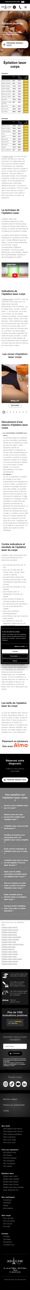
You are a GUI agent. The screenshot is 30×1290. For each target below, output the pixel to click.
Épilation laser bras (9, 942)
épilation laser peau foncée (12, 959)
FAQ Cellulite (7, 1166)
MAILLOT (15, 401)
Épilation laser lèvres (9, 932)
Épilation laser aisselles (10, 939)
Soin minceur (7, 1224)
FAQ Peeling (7, 1155)
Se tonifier (6, 1227)
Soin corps (6, 1215)
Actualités (6, 1236)
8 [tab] (26, 412)
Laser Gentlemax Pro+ (11, 1190)
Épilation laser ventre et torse (13, 944)
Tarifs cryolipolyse (9, 1137)
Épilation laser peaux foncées (13, 1187)
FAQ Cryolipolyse (9, 1164)
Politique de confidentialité (9, 1064)
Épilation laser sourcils (10, 930)
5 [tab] (16, 412)
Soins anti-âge (8, 1218)
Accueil (5, 59)
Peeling (5, 1206)
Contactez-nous (8, 1245)
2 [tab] (7, 412)
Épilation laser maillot (9, 952)
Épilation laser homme (10, 961)
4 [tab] (13, 412)
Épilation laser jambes (10, 954)
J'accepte (15, 651)
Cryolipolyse (7, 1200)
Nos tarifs (6, 1126)
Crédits (6, 1111)
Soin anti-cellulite (9, 1221)
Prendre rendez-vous (15, 44)
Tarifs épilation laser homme (12, 1132)
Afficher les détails (19, 646)
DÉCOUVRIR (15, 405)
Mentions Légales (10, 1099)
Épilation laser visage (9, 927)
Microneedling (8, 1208)
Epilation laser (12, 59)
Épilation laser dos (8, 947)
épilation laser (8, 156)
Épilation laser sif (8, 949)
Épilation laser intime (9, 964)
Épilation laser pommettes (11, 937)
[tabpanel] (15, 387)
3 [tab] (10, 412)
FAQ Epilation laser (9, 1153)
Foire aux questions (10, 1150)
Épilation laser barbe (9, 935)
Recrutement (7, 1242)
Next (28, 386)
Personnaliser (14, 656)
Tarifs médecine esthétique (12, 1134)
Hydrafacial (7, 1203)
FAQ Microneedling (9, 1158)
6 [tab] (20, 412)
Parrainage (7, 1239)
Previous (2, 386)
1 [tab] (4, 412)
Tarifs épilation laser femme (12, 1129)
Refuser (15, 660)
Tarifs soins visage (9, 1140)
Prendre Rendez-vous (16, 780)
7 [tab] (23, 412)
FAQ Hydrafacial (8, 1161)
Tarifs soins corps (9, 1143)
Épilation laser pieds (9, 956)
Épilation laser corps (22, 59)
